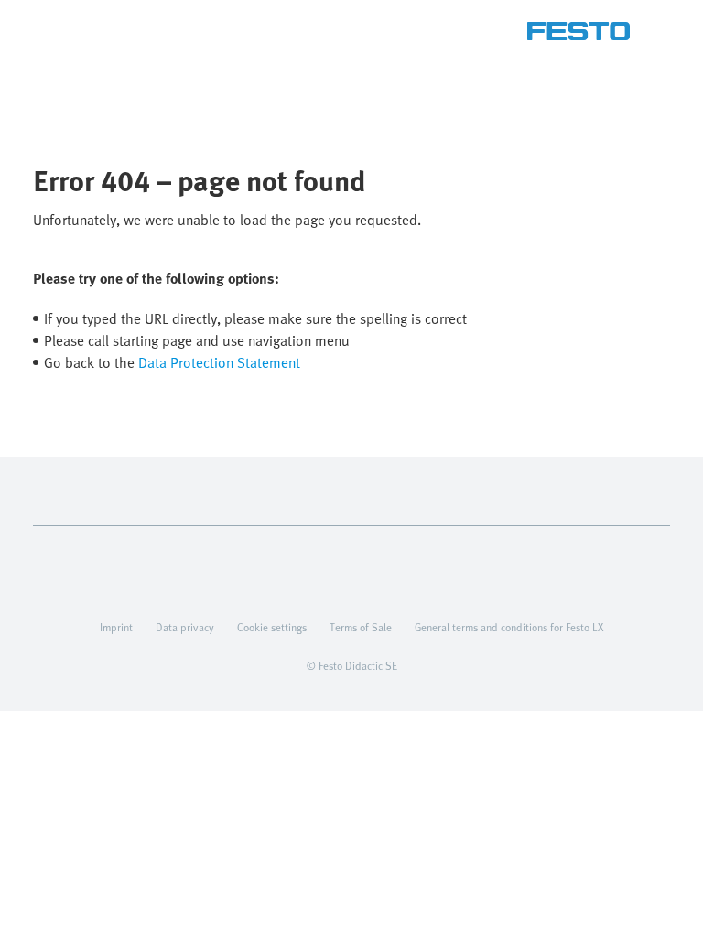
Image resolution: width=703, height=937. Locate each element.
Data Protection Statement (219, 362)
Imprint (116, 627)
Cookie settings (272, 627)
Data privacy (185, 627)
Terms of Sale (361, 627)
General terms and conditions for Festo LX (509, 627)
